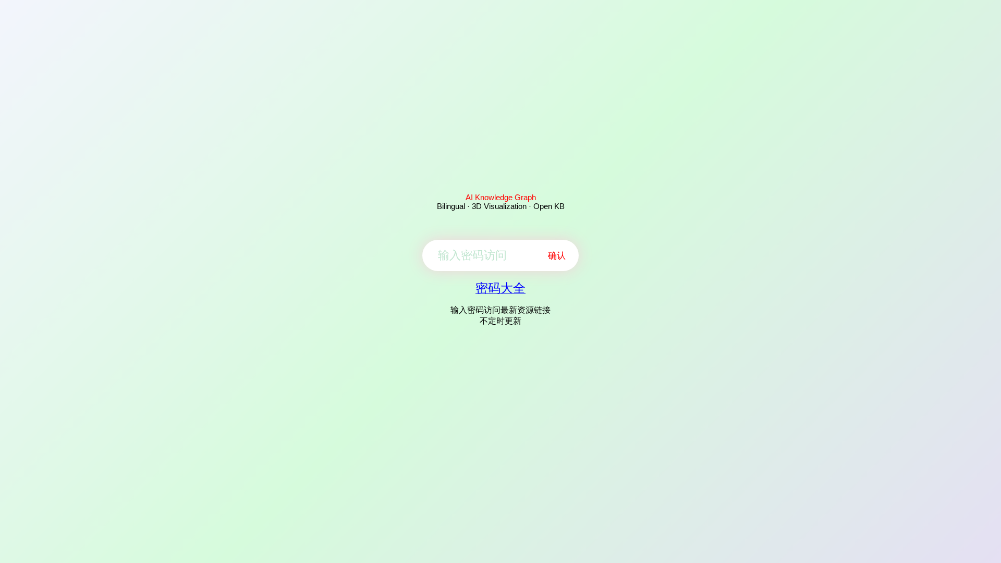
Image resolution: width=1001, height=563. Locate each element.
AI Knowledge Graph (501, 197)
